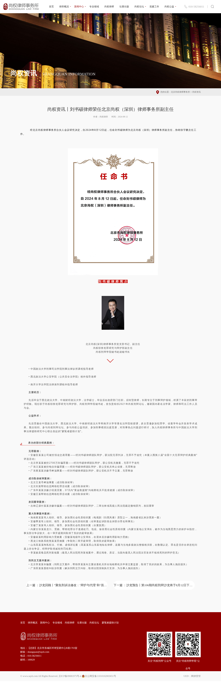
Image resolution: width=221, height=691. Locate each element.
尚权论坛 (139, 6)
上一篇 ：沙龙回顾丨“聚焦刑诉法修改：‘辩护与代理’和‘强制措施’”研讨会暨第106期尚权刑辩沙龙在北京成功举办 (66, 585)
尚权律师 (109, 6)
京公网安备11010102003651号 (100, 676)
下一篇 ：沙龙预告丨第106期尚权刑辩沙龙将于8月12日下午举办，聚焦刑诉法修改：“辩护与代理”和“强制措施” (154, 585)
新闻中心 (79, 6)
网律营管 (196, 676)
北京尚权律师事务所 (180, 92)
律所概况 (64, 6)
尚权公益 (169, 6)
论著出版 (124, 6)
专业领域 (94, 6)
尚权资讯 (196, 92)
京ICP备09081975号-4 (70, 676)
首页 (51, 6)
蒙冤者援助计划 (110, 622)
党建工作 (154, 6)
